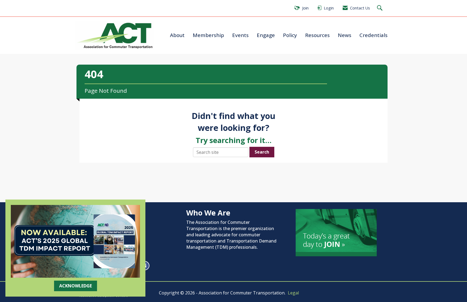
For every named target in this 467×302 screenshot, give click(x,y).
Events (240, 35)
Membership (208, 35)
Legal (293, 293)
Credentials (373, 35)
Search (262, 152)
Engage (266, 35)
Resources (317, 35)
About (177, 35)
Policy (290, 35)
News (344, 35)
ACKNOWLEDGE (75, 286)
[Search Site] (380, 8)
